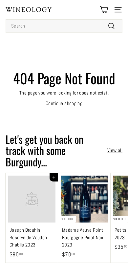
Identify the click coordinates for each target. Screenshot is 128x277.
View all (114, 150)
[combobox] (64, 26)
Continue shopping (64, 103)
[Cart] (104, 9)
